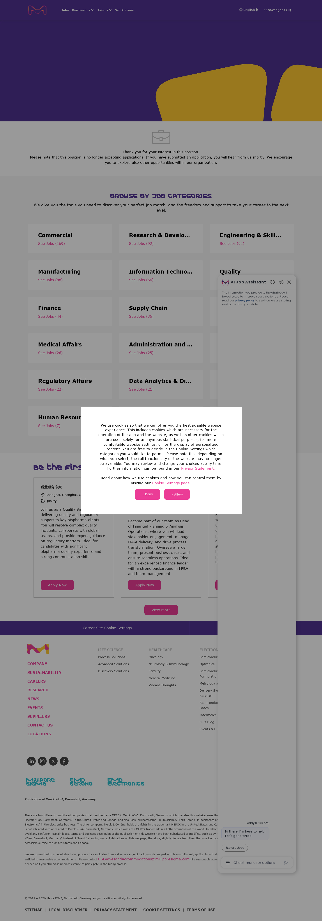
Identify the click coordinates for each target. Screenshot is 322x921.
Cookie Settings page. (171, 483)
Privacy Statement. (198, 468)
